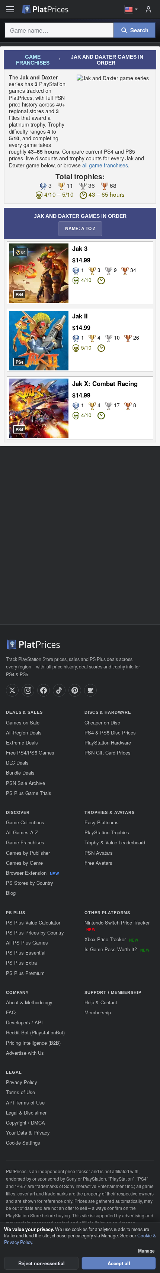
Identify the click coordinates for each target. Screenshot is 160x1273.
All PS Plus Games (27, 942)
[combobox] (58, 30)
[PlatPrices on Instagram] (28, 690)
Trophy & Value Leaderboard (114, 842)
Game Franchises (32, 60)
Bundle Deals (20, 772)
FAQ (11, 1012)
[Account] (148, 9)
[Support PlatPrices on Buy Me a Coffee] (90, 690)
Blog (11, 892)
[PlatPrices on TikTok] (59, 690)
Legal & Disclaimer (26, 1112)
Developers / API (24, 1022)
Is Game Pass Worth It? (116, 949)
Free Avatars (98, 862)
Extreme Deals (22, 742)
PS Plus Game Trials (28, 792)
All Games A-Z (22, 832)
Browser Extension (32, 872)
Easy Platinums (101, 822)
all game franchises (105, 165)
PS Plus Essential (25, 952)
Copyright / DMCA (25, 1122)
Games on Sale (22, 722)
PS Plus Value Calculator (33, 922)
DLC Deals (17, 762)
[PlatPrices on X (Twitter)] (12, 690)
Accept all (119, 1263)
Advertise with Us (25, 1052)
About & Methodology (29, 1002)
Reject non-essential (41, 1263)
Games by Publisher (28, 852)
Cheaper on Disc (102, 722)
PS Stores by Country (29, 882)
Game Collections (25, 822)
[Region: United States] (131, 9)
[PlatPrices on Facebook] (43, 690)
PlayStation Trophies (106, 832)
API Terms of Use (25, 1102)
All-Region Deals (24, 732)
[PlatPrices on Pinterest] (74, 690)
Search (139, 30)
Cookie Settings (23, 1142)
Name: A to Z (80, 228)
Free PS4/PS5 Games (30, 752)
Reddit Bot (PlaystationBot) (35, 1032)
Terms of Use (20, 1092)
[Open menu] (10, 9)
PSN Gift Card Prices (107, 752)
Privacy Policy (21, 1082)
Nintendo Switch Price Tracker (117, 926)
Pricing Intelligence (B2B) (33, 1042)
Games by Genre (24, 862)
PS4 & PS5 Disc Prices (110, 732)
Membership (97, 1012)
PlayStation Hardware (107, 742)
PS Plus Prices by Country (35, 932)
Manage (146, 1251)
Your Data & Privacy (28, 1132)
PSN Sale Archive (25, 782)
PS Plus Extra (21, 962)
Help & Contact (100, 1002)
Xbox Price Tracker (111, 939)
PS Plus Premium (25, 972)
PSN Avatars (98, 852)
